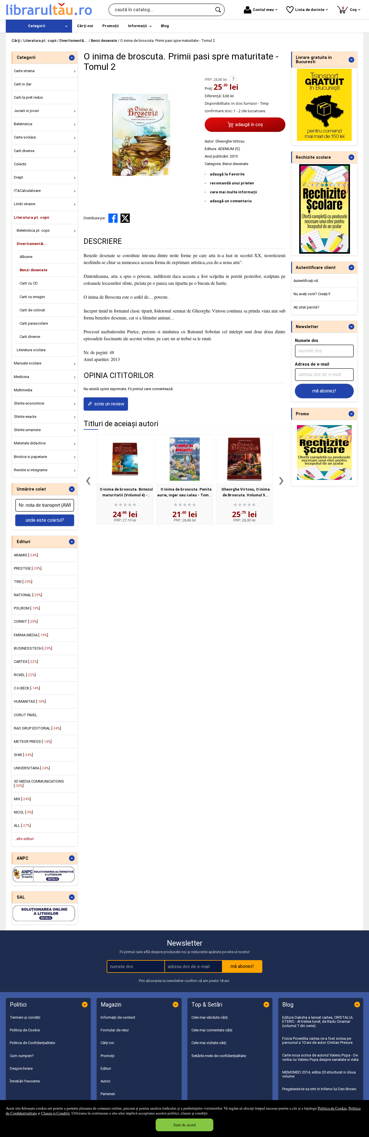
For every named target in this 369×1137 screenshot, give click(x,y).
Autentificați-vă (305, 280)
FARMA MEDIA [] (31, 635)
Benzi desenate (235, 164)
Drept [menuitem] (18, 177)
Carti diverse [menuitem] (24, 151)
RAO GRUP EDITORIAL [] (37, 728)
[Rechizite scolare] (324, 252)
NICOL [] (23, 812)
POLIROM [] (27, 608)
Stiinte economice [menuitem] (29, 403)
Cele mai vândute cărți (209, 1017)
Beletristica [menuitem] (23, 124)
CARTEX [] (26, 661)
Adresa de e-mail (312, 364)
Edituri (106, 1068)
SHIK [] (23, 755)
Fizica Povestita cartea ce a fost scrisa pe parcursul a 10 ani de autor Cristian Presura (317, 1040)
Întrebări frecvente (25, 1081)
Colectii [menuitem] (20, 164)
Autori (105, 1081)
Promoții (107, 1056)
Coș (350, 8)
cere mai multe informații (233, 192)
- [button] (72, 58)
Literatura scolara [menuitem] (31, 350)
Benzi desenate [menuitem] (33, 270)
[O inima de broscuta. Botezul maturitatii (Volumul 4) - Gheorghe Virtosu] (125, 459)
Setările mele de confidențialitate (218, 1056)
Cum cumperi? (22, 1056)
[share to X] (125, 218)
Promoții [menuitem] (110, 26)
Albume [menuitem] (26, 257)
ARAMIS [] (26, 555)
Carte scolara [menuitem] (25, 137)
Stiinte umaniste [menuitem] (27, 430)
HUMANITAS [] (30, 701)
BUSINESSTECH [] (33, 648)
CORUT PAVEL (25, 715)
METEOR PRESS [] (33, 741)
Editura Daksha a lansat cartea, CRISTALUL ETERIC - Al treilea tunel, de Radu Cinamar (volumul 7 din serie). (317, 1021)
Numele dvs (306, 340)
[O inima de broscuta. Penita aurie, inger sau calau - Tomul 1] (185, 459)
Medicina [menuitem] (21, 377)
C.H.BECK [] (27, 688)
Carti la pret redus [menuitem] (28, 97)
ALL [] (22, 825)
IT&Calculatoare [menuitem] (27, 190)
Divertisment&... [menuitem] (32, 244)
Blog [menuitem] (165, 26)
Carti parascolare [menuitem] (34, 323)
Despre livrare (21, 1068)
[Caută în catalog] (218, 9)
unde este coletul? (45, 520)
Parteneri (108, 1094)
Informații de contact (118, 1017)
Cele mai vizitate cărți (208, 1043)
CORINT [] (26, 621)
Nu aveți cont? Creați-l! (311, 294)
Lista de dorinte (309, 10)
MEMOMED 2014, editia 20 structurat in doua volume (319, 1074)
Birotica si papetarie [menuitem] (30, 457)
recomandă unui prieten (232, 183)
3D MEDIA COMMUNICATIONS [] (39, 783)
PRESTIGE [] (28, 568)
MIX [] (22, 799)
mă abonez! (324, 391)
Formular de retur (115, 1030)
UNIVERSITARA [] (32, 768)
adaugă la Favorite (227, 174)
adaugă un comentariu (231, 201)
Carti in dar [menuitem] (22, 84)
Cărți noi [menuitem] (85, 26)
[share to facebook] (113, 218)
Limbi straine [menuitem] (24, 204)
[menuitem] (39, 26)
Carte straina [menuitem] (24, 71)
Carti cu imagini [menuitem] (32, 297)
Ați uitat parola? (306, 307)
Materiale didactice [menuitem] (30, 443)
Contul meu (263, 10)
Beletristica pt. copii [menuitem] (33, 230)
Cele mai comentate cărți (211, 1030)
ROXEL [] (25, 675)
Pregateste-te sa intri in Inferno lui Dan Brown (319, 1089)
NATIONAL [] (28, 595)
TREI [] (23, 581)
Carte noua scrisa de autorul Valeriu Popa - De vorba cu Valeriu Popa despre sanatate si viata (320, 1057)
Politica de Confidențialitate (32, 1043)
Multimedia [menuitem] (23, 390)
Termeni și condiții (25, 1017)
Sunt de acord (184, 1124)
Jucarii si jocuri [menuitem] (26, 111)
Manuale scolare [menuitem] (27, 363)
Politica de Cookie (332, 1108)
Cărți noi (107, 1043)
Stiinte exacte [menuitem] (25, 416)
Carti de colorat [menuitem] (32, 310)
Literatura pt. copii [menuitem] (31, 217)
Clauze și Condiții (55, 1113)
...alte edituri (24, 839)
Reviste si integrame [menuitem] (30, 470)
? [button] (233, 79)
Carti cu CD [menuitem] (29, 283)
